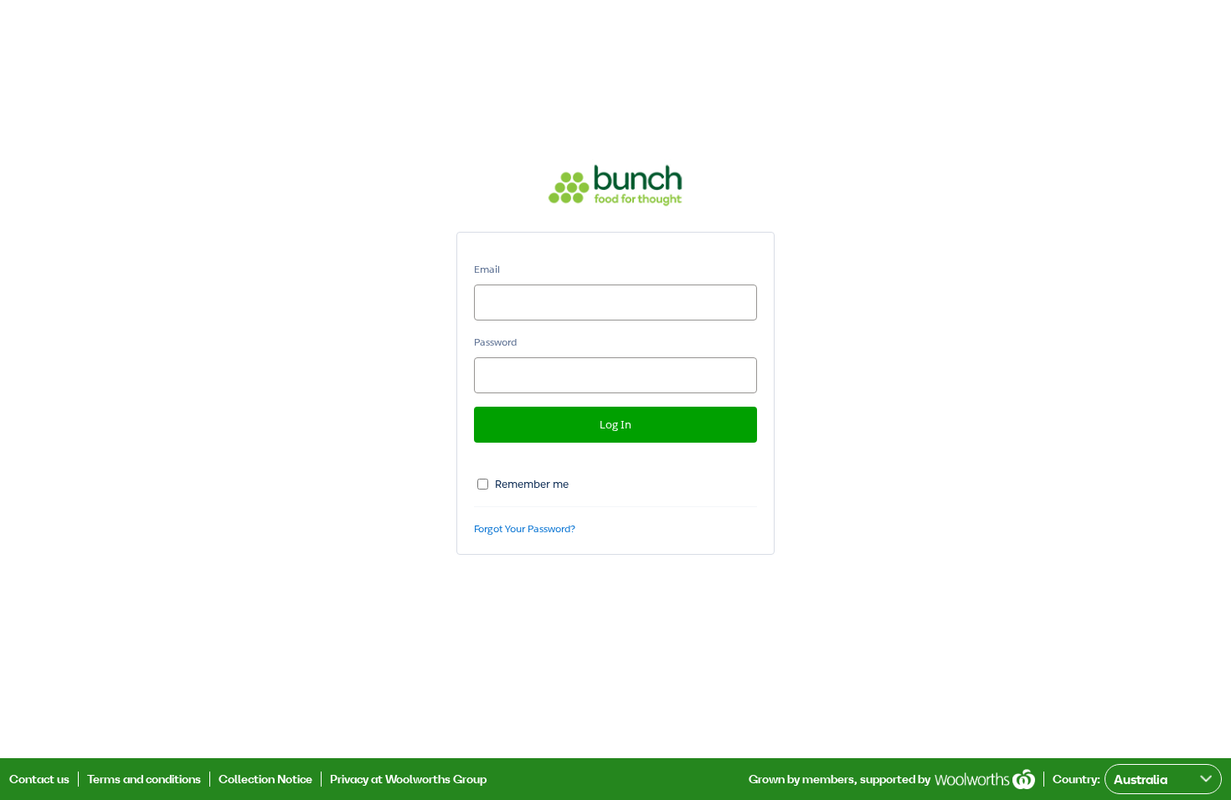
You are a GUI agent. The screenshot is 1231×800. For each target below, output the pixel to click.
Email (487, 269)
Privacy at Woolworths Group (408, 779)
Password (495, 342)
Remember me (532, 484)
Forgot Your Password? (524, 528)
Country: (1076, 779)
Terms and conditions (144, 779)
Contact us (39, 779)
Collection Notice (265, 779)
